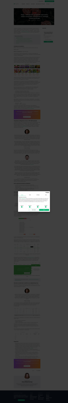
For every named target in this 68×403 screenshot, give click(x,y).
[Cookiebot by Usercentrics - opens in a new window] (46, 192)
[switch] (30, 206)
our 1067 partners (23, 198)
